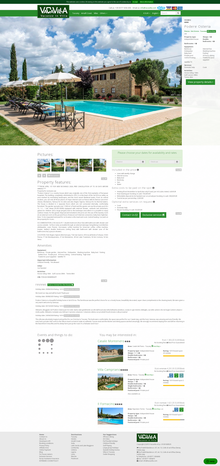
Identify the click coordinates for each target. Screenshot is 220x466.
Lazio (73, 454)
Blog (41, 452)
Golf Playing (107, 445)
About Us (42, 439)
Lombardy (75, 448)
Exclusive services (152, 214)
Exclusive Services (45, 456)
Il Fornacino (106, 404)
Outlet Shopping (109, 454)
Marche (74, 456)
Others (103, 13)
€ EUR (146, 13)
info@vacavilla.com (148, 8)
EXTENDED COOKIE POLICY (48, 461)
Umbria (74, 450)
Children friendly (109, 443)
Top (103, 179)
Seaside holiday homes (111, 450)
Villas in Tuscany (109, 452)
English (155, 13)
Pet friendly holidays (110, 441)
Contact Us (128, 214)
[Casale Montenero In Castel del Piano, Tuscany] (110, 353)
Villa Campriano (109, 369)
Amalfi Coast (86, 13)
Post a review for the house (60, 285)
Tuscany (75, 13)
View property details (200, 81)
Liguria (73, 452)
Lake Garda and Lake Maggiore (82, 445)
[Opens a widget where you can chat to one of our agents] (210, 461)
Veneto (73, 439)
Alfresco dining (108, 437)
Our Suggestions (109, 435)
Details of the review (71, 289)
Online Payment (45, 450)
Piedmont (74, 458)
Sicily (73, 443)
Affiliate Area (44, 448)
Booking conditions (46, 443)
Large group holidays (110, 448)
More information (146, 2)
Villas (96, 13)
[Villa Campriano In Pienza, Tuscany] (110, 382)
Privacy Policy (44, 445)
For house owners (45, 454)
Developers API (44, 441)
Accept (135, 2)
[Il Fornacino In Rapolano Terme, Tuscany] (110, 416)
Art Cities (106, 439)
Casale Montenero (111, 341)
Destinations (76, 435)
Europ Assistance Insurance (49, 458)
